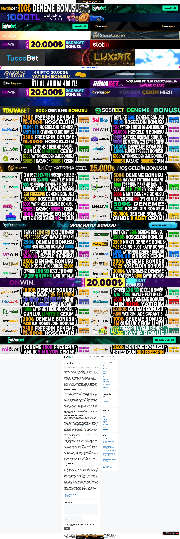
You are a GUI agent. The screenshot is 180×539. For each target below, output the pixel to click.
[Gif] (90, 167)
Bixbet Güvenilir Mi (68, 494)
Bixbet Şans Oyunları (107, 467)
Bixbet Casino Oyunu (112, 447)
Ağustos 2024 (105, 429)
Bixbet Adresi (105, 370)
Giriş (65, 493)
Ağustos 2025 (105, 416)
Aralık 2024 (105, 422)
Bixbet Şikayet (108, 356)
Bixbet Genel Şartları (112, 448)
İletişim (114, 356)
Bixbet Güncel (105, 368)
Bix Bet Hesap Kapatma (112, 453)
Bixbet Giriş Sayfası (106, 378)
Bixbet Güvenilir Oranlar (106, 453)
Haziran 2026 (105, 413)
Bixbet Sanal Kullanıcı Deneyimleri (107, 459)
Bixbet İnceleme (96, 356)
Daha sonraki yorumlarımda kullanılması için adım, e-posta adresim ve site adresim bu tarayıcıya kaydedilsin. (81, 525)
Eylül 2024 (105, 427)
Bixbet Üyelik (105, 387)
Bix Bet (104, 365)
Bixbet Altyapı (105, 379)
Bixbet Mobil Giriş (106, 384)
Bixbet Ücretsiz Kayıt (74, 494)
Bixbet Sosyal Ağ (114, 459)
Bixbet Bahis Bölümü (105, 442)
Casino (104, 398)
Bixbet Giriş (102, 356)
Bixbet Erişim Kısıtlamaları (106, 448)
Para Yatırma (105, 402)
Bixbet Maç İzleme (112, 455)
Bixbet (90, 356)
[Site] (45, 120)
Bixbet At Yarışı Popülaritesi (111, 441)
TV (103, 404)
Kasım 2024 (105, 424)
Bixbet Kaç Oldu (67, 496)
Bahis (104, 396)
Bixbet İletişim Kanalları (106, 466)
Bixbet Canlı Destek (106, 382)
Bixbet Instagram (106, 381)
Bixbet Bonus (104, 446)
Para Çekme (105, 401)
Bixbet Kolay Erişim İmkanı (106, 455)
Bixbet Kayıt (109, 454)
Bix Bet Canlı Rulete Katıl (106, 447)
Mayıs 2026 (105, 414)
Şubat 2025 (105, 419)
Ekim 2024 (105, 425)
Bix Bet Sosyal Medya (105, 460)
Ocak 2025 (105, 421)
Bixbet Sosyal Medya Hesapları (107, 461)
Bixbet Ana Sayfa (105, 441)
